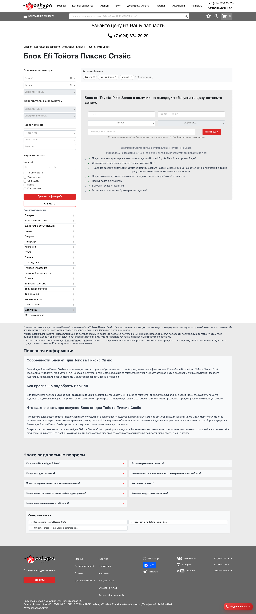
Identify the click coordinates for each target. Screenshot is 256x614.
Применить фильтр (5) (50, 197)
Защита (29, 236)
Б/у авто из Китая (108, 588)
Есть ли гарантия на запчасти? (148, 464)
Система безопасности (38, 273)
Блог (118, 6)
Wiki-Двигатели (106, 581)
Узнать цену (211, 132)
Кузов (28, 252)
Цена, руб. (29, 162)
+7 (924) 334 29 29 (221, 3)
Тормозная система (36, 289)
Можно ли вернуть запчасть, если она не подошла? (53, 483)
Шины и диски (32, 305)
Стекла (29, 278)
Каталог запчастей (82, 6)
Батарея (29, 216)
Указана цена (34, 177)
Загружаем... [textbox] (190, 123)
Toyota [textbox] (48, 85)
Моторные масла (34, 315)
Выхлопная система (36, 221)
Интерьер (30, 242)
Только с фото (35, 173)
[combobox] (50, 78)
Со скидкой (33, 181)
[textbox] (48, 92)
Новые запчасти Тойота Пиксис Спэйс (151, 522)
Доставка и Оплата (138, 6)
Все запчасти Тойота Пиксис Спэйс (49, 522)
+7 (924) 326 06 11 (223, 565)
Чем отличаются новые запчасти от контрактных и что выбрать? (166, 473)
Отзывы (104, 6)
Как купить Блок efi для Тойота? (43, 464)
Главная (61, 6)
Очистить (49, 204)
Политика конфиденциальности (40, 571)
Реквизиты (39, 580)
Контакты (197, 6)
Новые (30, 185)
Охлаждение (32, 263)
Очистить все (144, 77)
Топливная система (35, 284)
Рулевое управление (36, 268)
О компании (178, 6)
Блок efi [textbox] (48, 78)
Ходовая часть (33, 300)
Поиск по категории (35, 210)
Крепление (30, 247)
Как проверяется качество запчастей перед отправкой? (56, 493)
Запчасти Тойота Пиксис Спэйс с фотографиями (55, 528)
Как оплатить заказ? (143, 483)
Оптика (29, 258)
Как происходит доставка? (40, 473)
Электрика (31, 310)
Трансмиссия (32, 294)
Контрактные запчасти (41, 16)
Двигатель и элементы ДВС (40, 226)
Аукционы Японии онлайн (111, 595)
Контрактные (34, 189)
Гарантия (160, 6)
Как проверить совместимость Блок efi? (47, 503)
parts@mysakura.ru (220, 8)
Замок (28, 231)
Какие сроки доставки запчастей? (150, 493)
